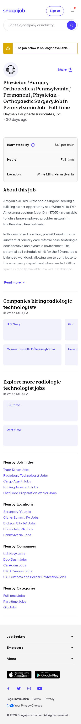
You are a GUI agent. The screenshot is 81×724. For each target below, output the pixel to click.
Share (62, 69)
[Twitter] (19, 689)
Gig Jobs (10, 607)
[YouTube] (39, 689)
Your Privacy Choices (28, 705)
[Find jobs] (71, 25)
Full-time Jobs (14, 595)
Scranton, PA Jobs (17, 511)
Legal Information (18, 699)
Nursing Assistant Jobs (20, 487)
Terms (36, 699)
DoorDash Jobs (15, 559)
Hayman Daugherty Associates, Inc (32, 114)
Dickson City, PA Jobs (19, 523)
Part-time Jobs (14, 601)
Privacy (49, 699)
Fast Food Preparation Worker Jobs (30, 493)
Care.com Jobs (14, 565)
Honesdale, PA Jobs (18, 529)
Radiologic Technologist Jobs (25, 475)
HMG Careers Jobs (17, 571)
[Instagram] (29, 689)
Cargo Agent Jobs (17, 481)
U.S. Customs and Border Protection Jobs (34, 577)
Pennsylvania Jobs (17, 535)
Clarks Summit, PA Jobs (20, 517)
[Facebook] (8, 689)
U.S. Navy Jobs (14, 553)
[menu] (72, 11)
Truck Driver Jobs (16, 469)
